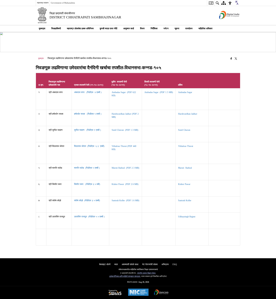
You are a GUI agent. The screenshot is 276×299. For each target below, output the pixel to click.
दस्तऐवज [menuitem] (188, 28)
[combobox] (236, 2)
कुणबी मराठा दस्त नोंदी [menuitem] (108, 28)
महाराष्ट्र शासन (42, 3)
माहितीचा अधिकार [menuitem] (205, 28)
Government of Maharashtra (63, 3)
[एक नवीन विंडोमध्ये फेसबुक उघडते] (231, 59)
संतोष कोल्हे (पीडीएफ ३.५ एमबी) (87, 200)
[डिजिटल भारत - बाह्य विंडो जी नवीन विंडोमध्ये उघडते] (225, 22)
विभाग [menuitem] (142, 28)
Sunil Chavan (184, 130)
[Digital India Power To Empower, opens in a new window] (161, 292)
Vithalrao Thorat (186, 146)
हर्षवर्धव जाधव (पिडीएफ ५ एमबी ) (88, 114)
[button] (237, 28)
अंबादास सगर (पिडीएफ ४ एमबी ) (88, 92)
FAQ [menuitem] (174, 264)
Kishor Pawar (184, 184)
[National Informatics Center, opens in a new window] (138, 292)
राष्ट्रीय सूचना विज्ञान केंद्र (146, 273)
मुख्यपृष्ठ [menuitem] (42, 28)
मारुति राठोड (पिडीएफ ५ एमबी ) (87, 168)
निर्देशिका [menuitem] (154, 28)
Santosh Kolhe (185, 200)
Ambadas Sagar (185, 92)
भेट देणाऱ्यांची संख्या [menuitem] (150, 264)
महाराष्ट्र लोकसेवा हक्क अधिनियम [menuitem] (80, 28)
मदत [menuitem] (116, 264)
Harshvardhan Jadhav (188, 114)
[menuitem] (211, 3)
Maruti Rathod (185, 168)
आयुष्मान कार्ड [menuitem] (128, 28)
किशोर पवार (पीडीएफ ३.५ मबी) (87, 184)
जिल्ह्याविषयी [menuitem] (56, 28)
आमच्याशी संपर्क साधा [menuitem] (130, 264)
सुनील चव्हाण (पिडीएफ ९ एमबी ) (88, 130)
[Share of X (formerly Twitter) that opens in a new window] (236, 59)
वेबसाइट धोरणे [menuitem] (105, 264)
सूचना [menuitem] (177, 28)
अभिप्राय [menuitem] (165, 264)
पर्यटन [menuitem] (166, 28)
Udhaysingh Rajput (187, 216)
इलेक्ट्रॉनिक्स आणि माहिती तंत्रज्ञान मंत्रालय (124, 276)
